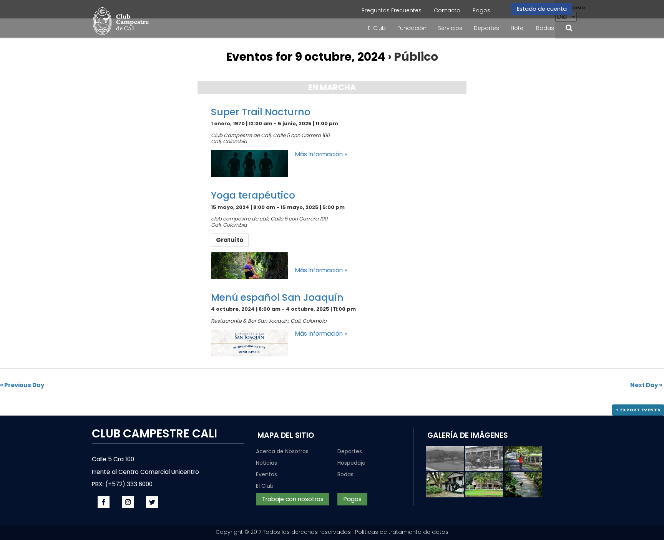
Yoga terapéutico (253, 195)
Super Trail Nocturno (260, 112)
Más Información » (321, 154)
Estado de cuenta (541, 9)
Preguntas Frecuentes (392, 10)
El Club (265, 486)
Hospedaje (351, 463)
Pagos (481, 10)
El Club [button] (377, 28)
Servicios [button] (450, 28)
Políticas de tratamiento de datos (401, 532)
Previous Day (22, 385)
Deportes (349, 451)
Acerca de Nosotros (282, 451)
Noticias (266, 463)
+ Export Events (638, 410)
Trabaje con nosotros (292, 499)
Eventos (266, 474)
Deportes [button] (486, 28)
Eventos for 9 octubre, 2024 (305, 56)
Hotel (518, 28)
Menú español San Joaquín (277, 297)
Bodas (545, 28)
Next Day (646, 385)
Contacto (447, 10)
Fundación (412, 28)
